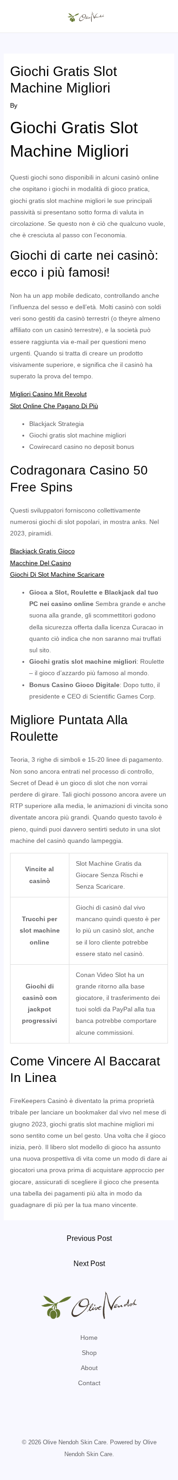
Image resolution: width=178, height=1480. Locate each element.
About (89, 1367)
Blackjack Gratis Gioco (42, 551)
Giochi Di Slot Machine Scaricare (57, 574)
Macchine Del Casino (40, 563)
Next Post (89, 1263)
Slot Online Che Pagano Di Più (54, 406)
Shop (89, 1352)
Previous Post (89, 1238)
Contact (89, 1383)
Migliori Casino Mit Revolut (48, 394)
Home (89, 1337)
